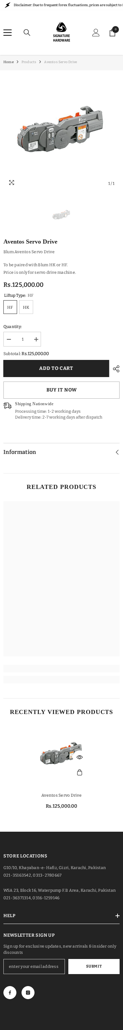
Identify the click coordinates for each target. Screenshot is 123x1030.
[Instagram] (28, 992)
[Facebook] (9, 992)
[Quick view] (79, 757)
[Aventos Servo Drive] (61, 754)
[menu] (7, 32)
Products (29, 62)
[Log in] (96, 32)
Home (8, 62)
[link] (61, 668)
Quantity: (12, 326)
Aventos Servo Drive (61, 795)
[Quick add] (79, 773)
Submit (94, 966)
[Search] (27, 32)
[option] (61, 132)
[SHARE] (114, 369)
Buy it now (61, 390)
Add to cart (57, 368)
